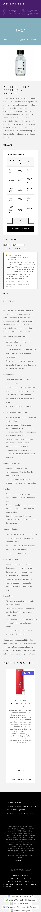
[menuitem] (20, 896)
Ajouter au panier (21, 229)
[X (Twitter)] (22, 819)
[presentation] (20, 726)
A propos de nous (20, 875)
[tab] (8, 302)
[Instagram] (18, 819)
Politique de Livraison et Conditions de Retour (19, 885)
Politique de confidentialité (20, 881)
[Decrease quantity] (10, 221)
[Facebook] (14, 819)
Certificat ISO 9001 (21, 861)
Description (8, 301)
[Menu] (35, 3)
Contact (20, 889)
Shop (13, 39)
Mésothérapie (20, 249)
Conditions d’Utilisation (20, 878)
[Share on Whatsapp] (13, 293)
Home (6, 39)
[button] (20, 779)
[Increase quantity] (31, 221)
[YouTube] (27, 819)
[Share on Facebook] (10, 293)
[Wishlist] (32, 693)
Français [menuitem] (32, 900)
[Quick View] (32, 689)
